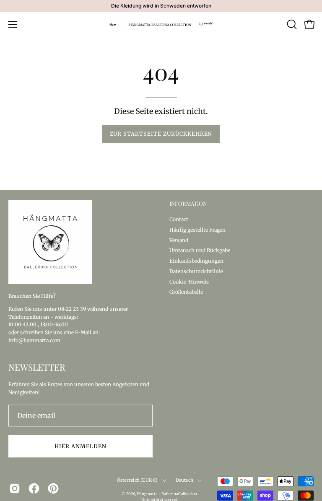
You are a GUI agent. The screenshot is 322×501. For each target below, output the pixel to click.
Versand (178, 240)
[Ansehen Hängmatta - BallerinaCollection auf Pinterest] (53, 488)
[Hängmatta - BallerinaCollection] (161, 24)
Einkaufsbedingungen (196, 261)
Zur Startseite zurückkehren (161, 133)
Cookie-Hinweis (189, 281)
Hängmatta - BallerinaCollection (167, 493)
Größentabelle (186, 292)
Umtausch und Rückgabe (199, 250)
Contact (178, 219)
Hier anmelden (80, 446)
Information (188, 203)
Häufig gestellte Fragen (197, 229)
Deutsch (184, 480)
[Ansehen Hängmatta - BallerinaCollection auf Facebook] (34, 488)
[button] (291, 24)
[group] (161, 6)
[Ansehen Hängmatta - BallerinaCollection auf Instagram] (14, 488)
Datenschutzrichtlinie (196, 271)
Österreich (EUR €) (137, 480)
